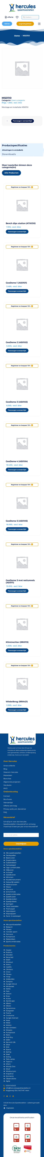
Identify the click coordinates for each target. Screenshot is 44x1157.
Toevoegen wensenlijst (22, 121)
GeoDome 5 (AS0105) (17, 521)
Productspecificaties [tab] (14, 145)
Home (17, 36)
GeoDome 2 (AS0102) (17, 342)
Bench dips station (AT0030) (21, 223)
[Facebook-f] (4, 1096)
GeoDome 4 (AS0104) (17, 461)
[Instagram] (10, 1096)
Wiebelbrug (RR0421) (17, 701)
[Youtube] (7, 1096)
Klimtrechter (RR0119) (17, 642)
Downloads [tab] (9, 154)
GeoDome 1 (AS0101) (16, 283)
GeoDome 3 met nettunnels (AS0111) (20, 581)
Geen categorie (18, 100)
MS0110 (7, 97)
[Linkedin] (13, 1096)
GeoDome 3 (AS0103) (17, 402)
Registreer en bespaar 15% (20, 187)
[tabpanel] (22, 150)
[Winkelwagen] (14, 16)
